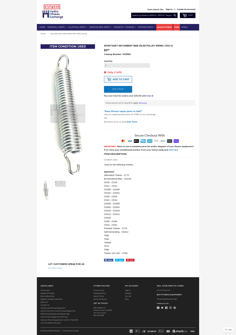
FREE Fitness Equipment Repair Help (55, 314)
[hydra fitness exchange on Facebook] (166, 308)
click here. (174, 150)
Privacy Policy (98, 290)
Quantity (108, 61)
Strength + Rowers (124, 27)
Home (42, 27)
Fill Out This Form (163, 290)
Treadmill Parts (56, 27)
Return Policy (98, 296)
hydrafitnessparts (53, 331)
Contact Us (45, 305)
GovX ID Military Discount (50, 323)
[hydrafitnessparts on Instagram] (170, 308)
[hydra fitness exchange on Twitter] (162, 308)
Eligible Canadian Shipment (52, 299)
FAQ (127, 299)
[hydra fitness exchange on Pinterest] (174, 308)
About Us (44, 302)
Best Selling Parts (47, 296)
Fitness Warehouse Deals (167, 299)
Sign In (127, 290)
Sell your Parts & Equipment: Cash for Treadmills (59, 320)
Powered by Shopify (70, 331)
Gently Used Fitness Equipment (53, 308)
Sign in (169, 9)
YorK (176, 27)
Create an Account (186, 9)
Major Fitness (164, 27)
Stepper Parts (146, 27)
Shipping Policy (99, 293)
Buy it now (118, 89)
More (184, 27)
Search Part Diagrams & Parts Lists (54, 317)
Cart (190, 15)
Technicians (45, 290)
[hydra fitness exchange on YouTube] (158, 308)
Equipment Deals (47, 293)
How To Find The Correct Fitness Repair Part (58, 311)
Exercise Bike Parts (99, 27)
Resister (128, 293)
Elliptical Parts (77, 27)
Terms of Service (100, 299)
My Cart (128, 296)
